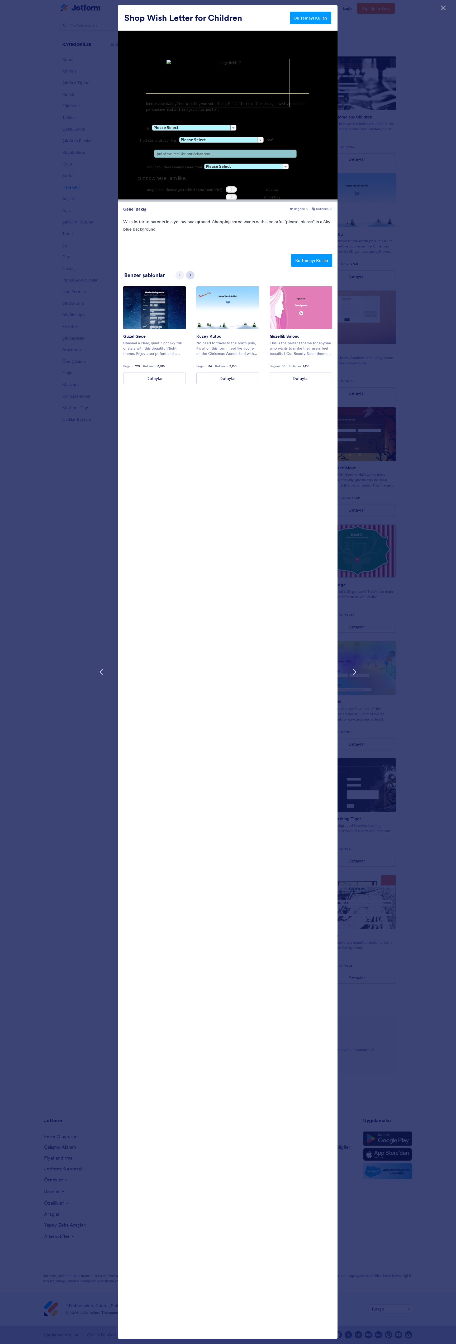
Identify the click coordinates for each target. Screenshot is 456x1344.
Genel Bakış (134, 209)
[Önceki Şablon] (101, 672)
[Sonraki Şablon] (354, 672)
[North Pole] (227, 307)
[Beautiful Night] (154, 307)
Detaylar (154, 378)
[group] (154, 335)
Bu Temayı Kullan (310, 18)
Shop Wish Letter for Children (183, 18)
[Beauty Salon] (301, 307)
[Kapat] (443, 8)
